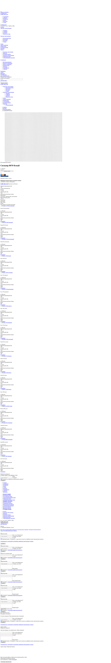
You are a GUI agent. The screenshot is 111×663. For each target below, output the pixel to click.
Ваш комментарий (16, 580)
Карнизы (2, 48)
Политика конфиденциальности (11, 529)
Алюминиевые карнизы (8, 505)
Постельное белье (7, 38)
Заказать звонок (4, 83)
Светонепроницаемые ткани (9, 497)
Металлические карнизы (8, 504)
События (5, 17)
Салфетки (5, 31)
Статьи (4, 22)
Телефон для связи (17, 536)
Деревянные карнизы (7, 503)
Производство (6, 65)
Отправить (3, 480)
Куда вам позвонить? (17, 633)
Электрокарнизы (9, 105)
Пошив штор (3, 46)
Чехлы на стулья (6, 33)
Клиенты (5, 66)
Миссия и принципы (7, 63)
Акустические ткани (7, 496)
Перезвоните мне (4, 522)
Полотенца (5, 39)
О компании (5, 16)
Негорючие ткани (7, 495)
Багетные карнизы (7, 502)
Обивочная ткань (7, 56)
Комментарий (15, 594)
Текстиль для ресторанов (6, 28)
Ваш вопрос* (15, 639)
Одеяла (4, 41)
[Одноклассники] (3, 175)
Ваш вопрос (15, 568)
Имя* (14, 476)
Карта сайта (3, 529)
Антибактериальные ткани (9, 499)
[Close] (1, 560)
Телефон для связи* (17, 563)
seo (2, 531)
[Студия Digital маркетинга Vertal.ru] (9, 530)
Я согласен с (12, 550)
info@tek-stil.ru (4, 80)
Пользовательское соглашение (22, 529)
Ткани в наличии (4, 45)
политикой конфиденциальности (15, 550)
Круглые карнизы (7, 506)
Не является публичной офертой (35, 529)
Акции (4, 20)
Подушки (5, 40)
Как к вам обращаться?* (18, 600)
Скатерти (5, 32)
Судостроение (6, 101)
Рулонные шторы (4, 47)
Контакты (5, 21)
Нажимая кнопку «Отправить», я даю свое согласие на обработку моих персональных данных (22, 539)
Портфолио (5, 18)
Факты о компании (7, 64)
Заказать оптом (7, 171)
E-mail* (14, 537)
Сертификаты (6, 67)
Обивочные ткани (7, 498)
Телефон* (15, 477)
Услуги (2, 49)
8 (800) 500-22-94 (4, 84)
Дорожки (5, 30)
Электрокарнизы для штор (9, 57)
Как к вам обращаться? (18, 535)
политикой (14, 659)
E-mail (14, 589)
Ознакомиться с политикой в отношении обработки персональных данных (17, 541)
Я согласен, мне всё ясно (6, 661)
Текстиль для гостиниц (6, 36)
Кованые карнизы (7, 508)
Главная (2, 27)
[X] (5, 175)
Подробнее (3, 221)
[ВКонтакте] (1, 175)
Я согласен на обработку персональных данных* (13, 479)
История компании (7, 62)
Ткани (2, 44)
